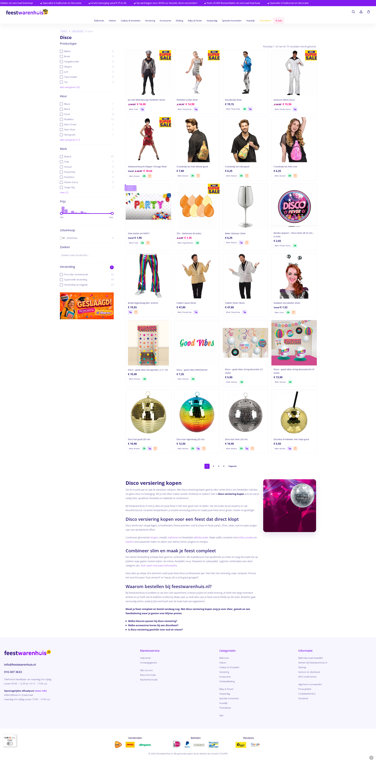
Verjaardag (224, 693)
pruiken (250, 537)
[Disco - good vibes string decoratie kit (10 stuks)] (294, 342)
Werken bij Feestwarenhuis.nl (312, 662)
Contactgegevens (148, 662)
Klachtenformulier (149, 679)
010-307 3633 (13, 672)
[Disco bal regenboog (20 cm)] (197, 412)
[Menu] (15, 736)
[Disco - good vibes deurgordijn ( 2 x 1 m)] (148, 342)
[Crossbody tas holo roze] (294, 139)
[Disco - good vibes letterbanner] (197, 342)
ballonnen (173, 537)
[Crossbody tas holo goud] (245, 139)
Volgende (232, 466)
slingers (154, 537)
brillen (241, 537)
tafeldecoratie (201, 537)
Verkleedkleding (227, 681)
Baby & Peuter (226, 689)
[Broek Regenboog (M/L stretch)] (148, 276)
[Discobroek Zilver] (245, 72)
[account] (361, 11)
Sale (221, 715)
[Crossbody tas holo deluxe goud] (197, 139)
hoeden (130, 541)
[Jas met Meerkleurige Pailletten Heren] (148, 72)
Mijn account (146, 670)
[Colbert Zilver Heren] (245, 276)
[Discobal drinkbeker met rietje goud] (294, 412)
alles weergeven (70, 87)
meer (64, 192)
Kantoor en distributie (309, 671)
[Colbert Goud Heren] (197, 276)
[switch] (10, 743)
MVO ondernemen (307, 676)
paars (161, 565)
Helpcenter (145, 657)
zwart (149, 565)
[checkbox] (87, 51)
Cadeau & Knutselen (229, 667)
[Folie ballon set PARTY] (148, 206)
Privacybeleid (304, 689)
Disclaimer (303, 698)
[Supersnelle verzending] (244, 109)
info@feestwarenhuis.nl (20, 665)
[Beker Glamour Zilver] (245, 206)
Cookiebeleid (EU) (306, 693)
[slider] (61, 213)
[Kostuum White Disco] (294, 72)
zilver (143, 565)
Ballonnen (224, 657)
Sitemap (302, 667)
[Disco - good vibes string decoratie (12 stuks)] (245, 342)
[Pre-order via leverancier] (149, 176)
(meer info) (41, 690)
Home (64, 31)
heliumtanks (170, 565)
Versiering (224, 671)
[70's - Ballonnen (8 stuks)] (197, 206)
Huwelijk (223, 703)
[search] (353, 11)
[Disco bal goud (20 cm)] (148, 412)
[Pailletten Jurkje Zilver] (197, 72)
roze (155, 565)
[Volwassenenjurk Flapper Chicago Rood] (148, 139)
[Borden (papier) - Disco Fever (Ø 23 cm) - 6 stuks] (294, 206)
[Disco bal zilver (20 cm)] (245, 412)
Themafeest (225, 707)
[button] (371, 758)
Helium (222, 662)
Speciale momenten (229, 698)
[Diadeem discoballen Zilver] (294, 276)
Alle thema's (77, 31)
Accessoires (225, 676)
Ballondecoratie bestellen (310, 657)
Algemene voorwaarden (310, 684)
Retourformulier (148, 674)
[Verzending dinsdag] (142, 109)
